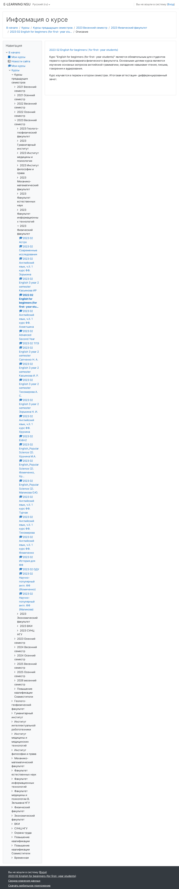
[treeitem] (22, 455)
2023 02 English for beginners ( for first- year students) (83, 49)
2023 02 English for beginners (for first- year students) (42, 876)
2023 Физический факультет (129, 27)
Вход (171, 4)
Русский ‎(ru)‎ (40, 4)
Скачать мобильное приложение (29, 885)
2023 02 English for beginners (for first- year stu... (41, 31)
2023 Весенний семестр (91, 27)
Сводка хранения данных (24, 880)
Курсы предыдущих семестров (53, 27)
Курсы (25, 27)
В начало (12, 27)
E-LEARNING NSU (16, 4)
